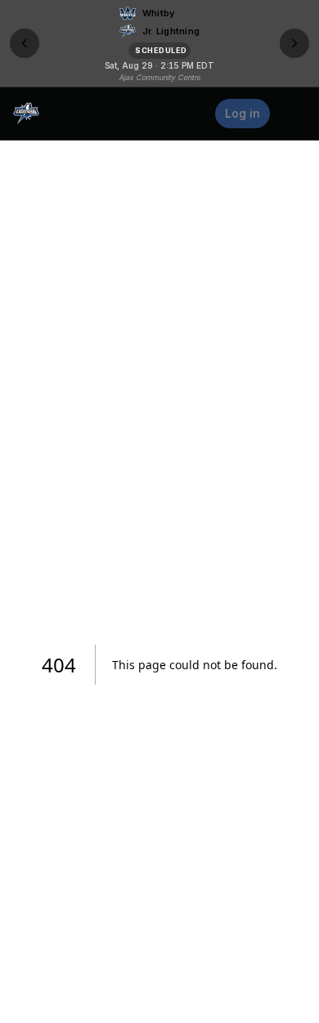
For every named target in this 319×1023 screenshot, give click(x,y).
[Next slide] (294, 43)
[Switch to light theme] (194, 113)
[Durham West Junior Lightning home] (26, 114)
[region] (159, 43)
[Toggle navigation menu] (291, 113)
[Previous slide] (24, 43)
